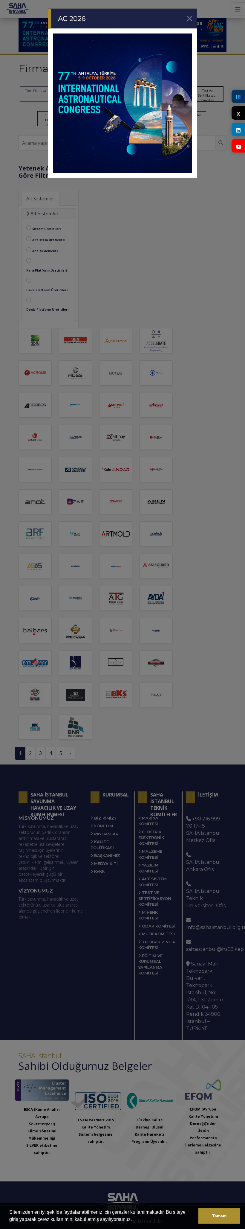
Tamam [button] (219, 1215)
